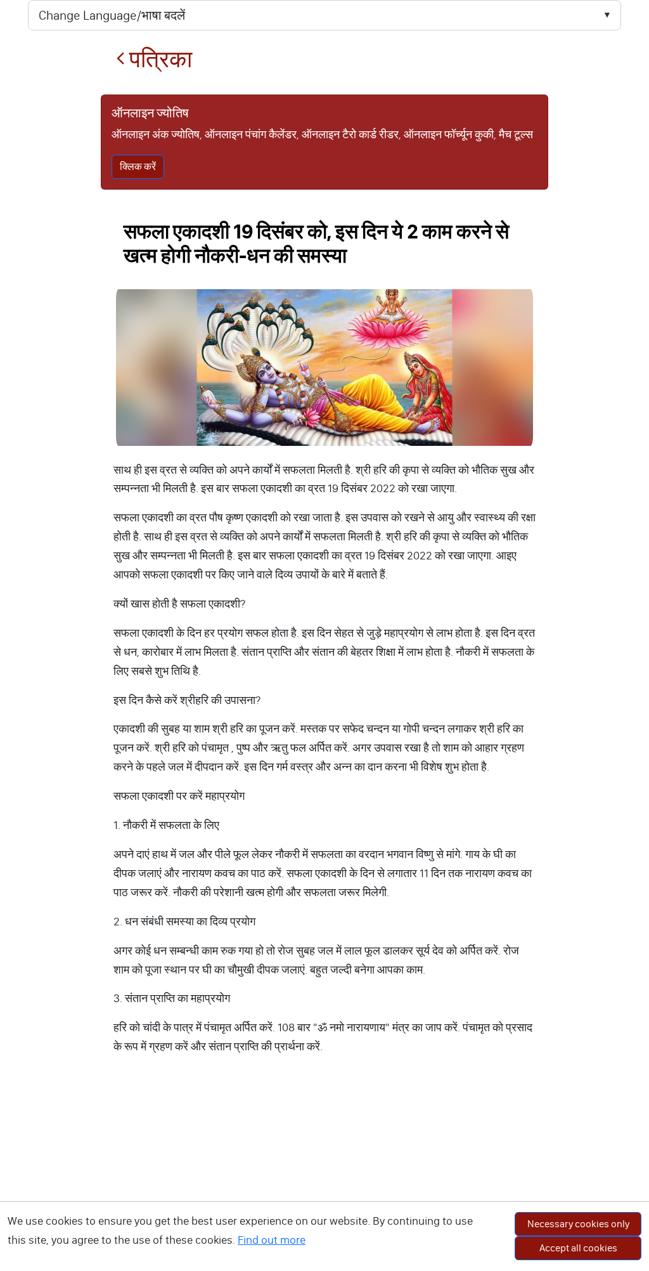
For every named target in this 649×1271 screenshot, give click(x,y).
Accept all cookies (578, 1248)
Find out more (271, 1240)
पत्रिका (158, 59)
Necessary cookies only (578, 1224)
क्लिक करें (138, 166)
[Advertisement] (324, 1176)
